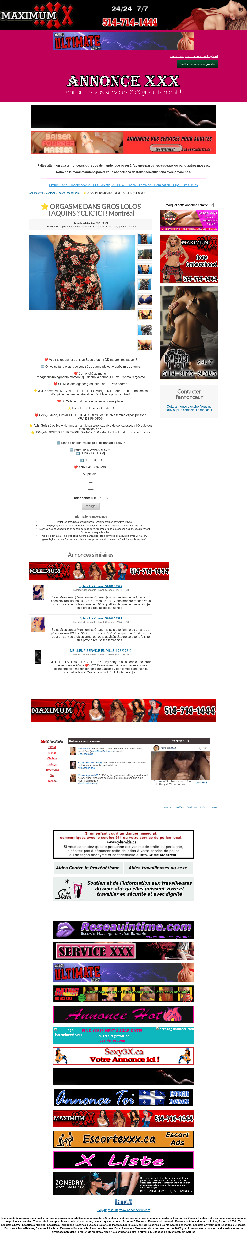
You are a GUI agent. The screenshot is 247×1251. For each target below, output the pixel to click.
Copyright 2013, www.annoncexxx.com (123, 1210)
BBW (120, 185)
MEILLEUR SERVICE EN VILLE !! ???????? (101, 650)
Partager (90, 506)
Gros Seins (188, 185)
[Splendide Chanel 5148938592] (38, 592)
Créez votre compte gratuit (201, 56)
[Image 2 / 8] (144, 255)
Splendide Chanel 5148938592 (100, 586)
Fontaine (145, 185)
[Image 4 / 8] (144, 285)
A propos (204, 806)
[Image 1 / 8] (82, 272)
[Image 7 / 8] (144, 330)
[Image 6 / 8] (144, 315)
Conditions (192, 806)
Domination (162, 185)
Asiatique (107, 185)
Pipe (174, 185)
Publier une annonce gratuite (197, 64)
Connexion (177, 56)
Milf (95, 185)
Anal (65, 185)
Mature (55, 185)
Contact (214, 806)
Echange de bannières (173, 806)
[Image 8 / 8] (144, 346)
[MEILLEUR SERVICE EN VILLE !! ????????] (38, 657)
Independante (79, 185)
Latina (131, 185)
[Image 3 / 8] (144, 270)
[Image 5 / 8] (144, 300)
